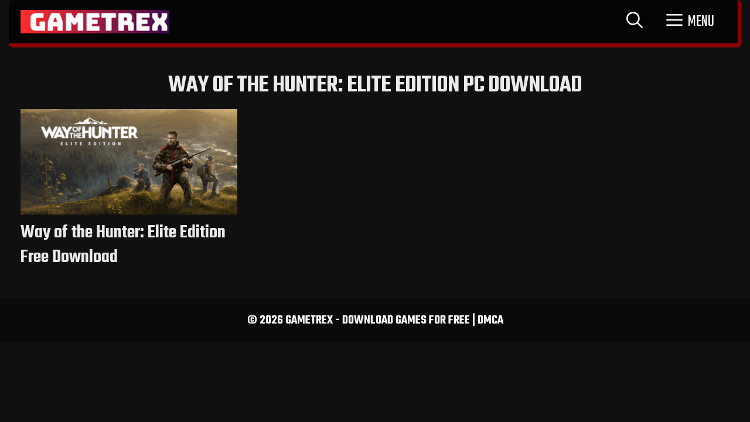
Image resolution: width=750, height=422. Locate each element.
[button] (690, 21)
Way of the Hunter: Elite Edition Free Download (123, 245)
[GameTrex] (95, 21)
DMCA (490, 320)
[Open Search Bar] (634, 21)
